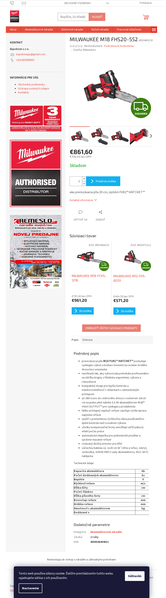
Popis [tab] (75, 340)
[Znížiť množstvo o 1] (84, 183)
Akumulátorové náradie (106, 532)
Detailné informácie (81, 200)
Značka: (84, 50)
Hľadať (97, 16)
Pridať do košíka (106, 181)
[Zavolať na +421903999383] (16, 3)
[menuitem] (13, 29)
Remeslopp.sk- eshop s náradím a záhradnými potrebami (81, 560)
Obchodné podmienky (77, 3)
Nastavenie (30, 588)
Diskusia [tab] (88, 340)
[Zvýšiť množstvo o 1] (84, 179)
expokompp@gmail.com (30, 54)
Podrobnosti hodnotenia (119, 46)
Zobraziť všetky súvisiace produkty (111, 328)
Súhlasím (135, 576)
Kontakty (23, 93)
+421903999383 (25, 60)
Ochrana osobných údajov (33, 89)
